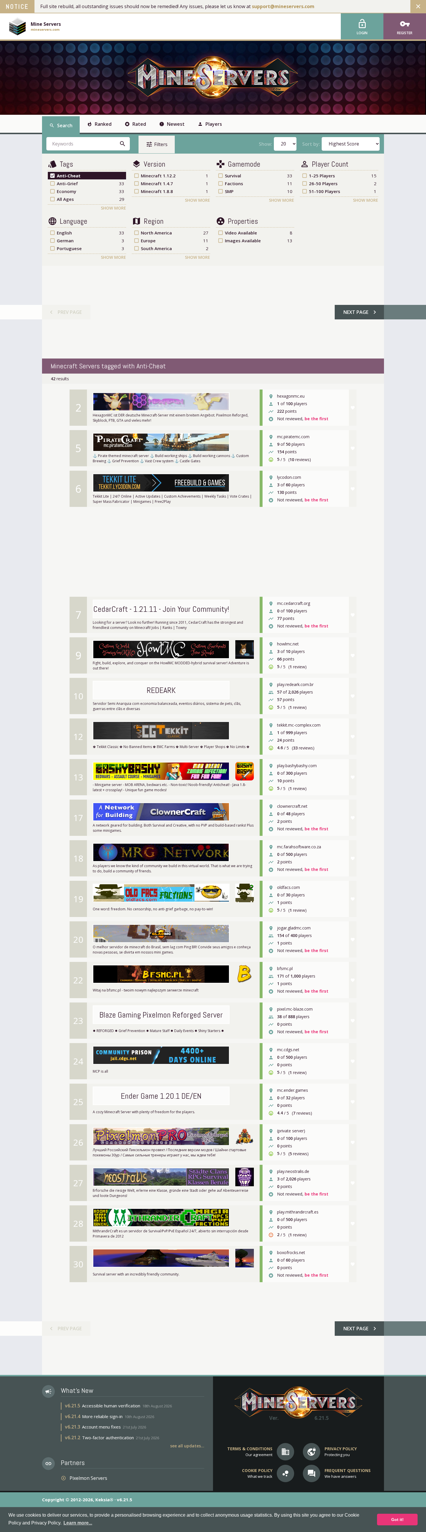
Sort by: (311, 144)
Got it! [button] (397, 1519)
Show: (265, 144)
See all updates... (187, 1446)
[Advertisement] (212, 312)
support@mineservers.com (283, 6)
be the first (316, 419)
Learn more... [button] (77, 1522)
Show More (113, 208)
